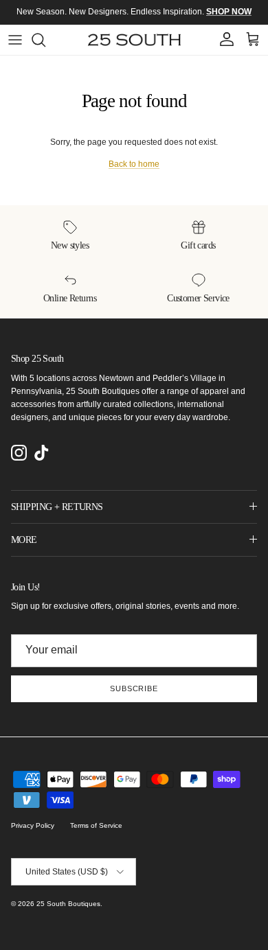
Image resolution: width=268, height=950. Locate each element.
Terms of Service (96, 825)
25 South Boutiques (68, 903)
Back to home (134, 164)
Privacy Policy (32, 825)
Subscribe (134, 688)
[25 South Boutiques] (134, 40)
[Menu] (15, 40)
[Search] (45, 40)
